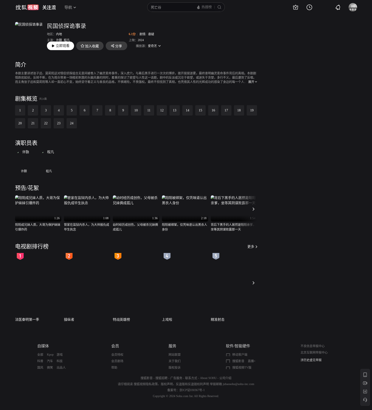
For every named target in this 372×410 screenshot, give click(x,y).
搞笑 (50, 367)
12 (162, 110)
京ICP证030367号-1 (192, 390)
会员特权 (117, 354)
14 (187, 110)
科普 (40, 361)
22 (46, 123)
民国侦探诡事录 (66, 26)
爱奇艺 (152, 46)
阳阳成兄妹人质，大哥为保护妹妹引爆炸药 (37, 227)
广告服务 (176, 378)
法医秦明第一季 (27, 319)
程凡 (67, 40)
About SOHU (208, 378)
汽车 (50, 361)
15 (200, 110)
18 (239, 110)
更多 (250, 246)
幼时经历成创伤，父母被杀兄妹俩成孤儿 (135, 227)
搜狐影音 (238, 361)
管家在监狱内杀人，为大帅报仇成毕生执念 (86, 227)
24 (71, 123)
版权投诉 (175, 367)
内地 (59, 34)
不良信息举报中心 (313, 346)
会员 (115, 346)
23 (58, 123)
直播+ (252, 361)
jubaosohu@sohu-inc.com (238, 384)
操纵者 (69, 319)
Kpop (50, 354)
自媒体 (43, 346)
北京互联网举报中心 (314, 352)
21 (33, 123)
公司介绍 (225, 378)
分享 (118, 46)
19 (252, 110)
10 (136, 110)
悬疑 (151, 34)
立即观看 (63, 46)
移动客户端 (239, 354)
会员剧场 (117, 361)
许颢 (59, 40)
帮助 (114, 367)
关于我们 (175, 361)
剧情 (143, 34)
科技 (60, 361)
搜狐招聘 (161, 378)
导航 (68, 7)
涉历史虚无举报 (311, 360)
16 (213, 110)
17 (226, 110)
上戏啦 (167, 319)
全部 (40, 354)
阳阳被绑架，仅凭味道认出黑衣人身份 (184, 227)
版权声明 (167, 384)
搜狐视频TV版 (241, 367)
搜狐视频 (27, 7)
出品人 (61, 367)
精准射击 (218, 319)
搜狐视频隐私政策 (146, 384)
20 (20, 123)
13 (174, 110)
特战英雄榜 (121, 319)
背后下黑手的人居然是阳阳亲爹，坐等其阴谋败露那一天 (233, 227)
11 (148, 110)
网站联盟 (175, 354)
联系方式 (191, 378)
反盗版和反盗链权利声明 (192, 384)
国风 (40, 367)
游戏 (60, 354)
